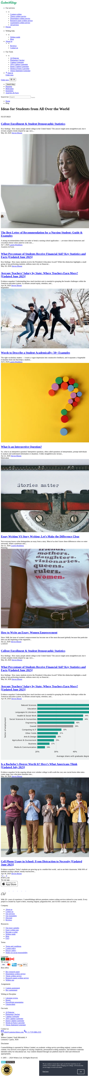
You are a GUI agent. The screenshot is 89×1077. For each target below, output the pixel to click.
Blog (12, 39)
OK (81, 1072)
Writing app (10, 980)
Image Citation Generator (19, 66)
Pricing (8, 27)
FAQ (7, 938)
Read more (46, 1071)
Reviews (13, 46)
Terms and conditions (13, 946)
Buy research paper (13, 972)
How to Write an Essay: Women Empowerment (29, 632)
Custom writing (16, 14)
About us (9, 41)
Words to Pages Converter (19, 69)
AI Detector (14, 58)
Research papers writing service (17, 978)
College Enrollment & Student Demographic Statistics (33, 123)
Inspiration (9, 91)
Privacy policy (11, 950)
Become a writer (12, 932)
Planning (9, 87)
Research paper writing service (21, 21)
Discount (9, 918)
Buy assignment (11, 990)
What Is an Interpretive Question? (21, 446)
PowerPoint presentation (14, 1002)
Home (8, 101)
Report (8, 1000)
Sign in (10, 73)
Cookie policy (11, 948)
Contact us (14, 48)
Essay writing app (12, 930)
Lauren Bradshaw (16, 245)
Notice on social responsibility (17, 953)
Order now (10, 75)
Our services (10, 914)
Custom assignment (13, 988)
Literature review (12, 998)
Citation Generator (17, 62)
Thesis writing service (18, 16)
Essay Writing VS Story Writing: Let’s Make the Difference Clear (40, 536)
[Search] (32, 97)
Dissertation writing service (20, 18)
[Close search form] (34, 97)
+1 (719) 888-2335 (34, 1032)
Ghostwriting (10, 1004)
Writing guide (15, 37)
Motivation (10, 89)
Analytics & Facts (12, 93)
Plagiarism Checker (17, 60)
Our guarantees (11, 916)
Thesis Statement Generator (20, 71)
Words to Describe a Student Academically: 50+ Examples (35, 352)
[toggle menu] (12, 79)
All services (14, 25)
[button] (47, 10)
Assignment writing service (20, 23)
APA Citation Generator (19, 64)
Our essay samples (12, 928)
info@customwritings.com (14, 1032)
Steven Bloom (17, 133)
